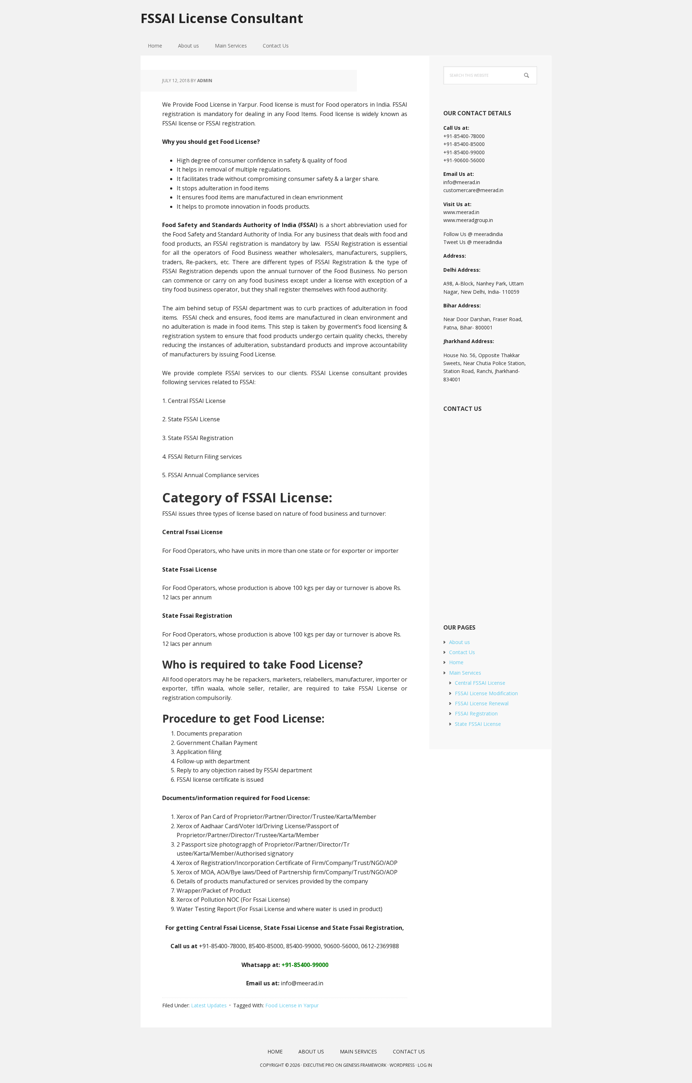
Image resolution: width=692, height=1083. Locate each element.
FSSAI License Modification (486, 693)
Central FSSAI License (480, 682)
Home (456, 662)
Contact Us (462, 652)
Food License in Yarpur (292, 1005)
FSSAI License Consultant (222, 17)
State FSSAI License (478, 723)
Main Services (465, 672)
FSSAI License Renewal (482, 703)
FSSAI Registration (476, 713)
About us (459, 642)
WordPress (402, 1065)
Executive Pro (318, 1065)
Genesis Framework (364, 1065)
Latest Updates (209, 1005)
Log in (425, 1065)
